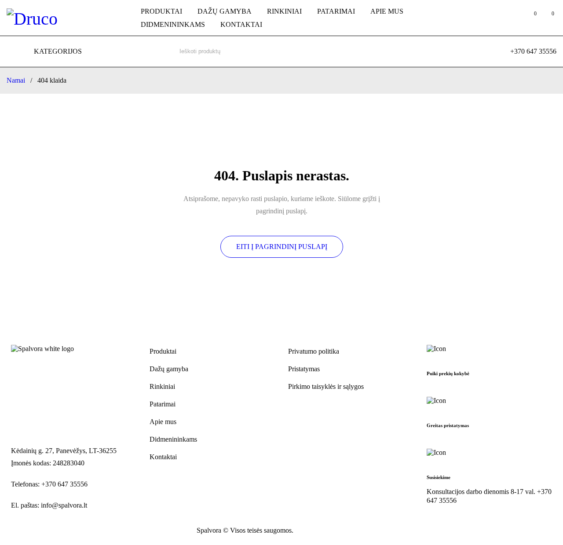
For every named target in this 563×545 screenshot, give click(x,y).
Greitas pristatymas (448, 425)
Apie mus (163, 421)
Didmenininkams (173, 439)
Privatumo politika (313, 351)
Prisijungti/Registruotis (511, 18)
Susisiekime (438, 477)
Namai (16, 80)
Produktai (163, 351)
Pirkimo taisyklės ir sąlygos (326, 386)
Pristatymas (304, 369)
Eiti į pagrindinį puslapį (281, 246)
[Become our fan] (16, 531)
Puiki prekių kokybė (448, 373)
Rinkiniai (162, 386)
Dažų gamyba (169, 369)
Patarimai (162, 404)
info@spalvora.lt (64, 505)
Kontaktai (163, 457)
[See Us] (36, 531)
